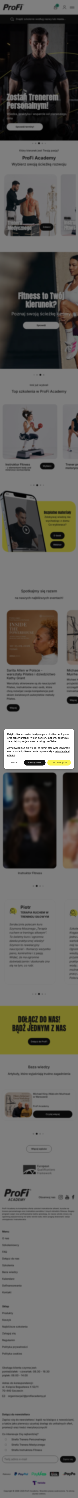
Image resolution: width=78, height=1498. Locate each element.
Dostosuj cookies (34, 763)
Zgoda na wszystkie (59, 763)
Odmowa (14, 763)
